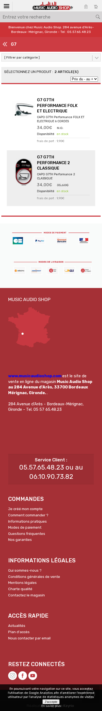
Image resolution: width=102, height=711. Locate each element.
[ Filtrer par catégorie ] (22, 57)
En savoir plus (51, 706)
